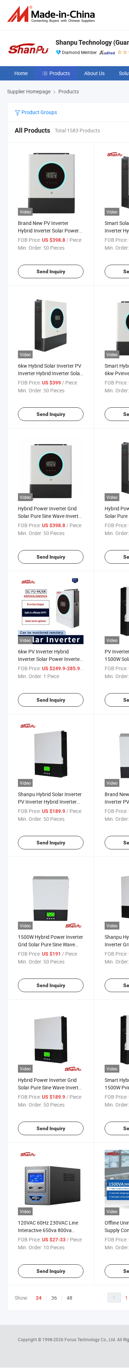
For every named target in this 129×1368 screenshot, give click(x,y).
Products (59, 73)
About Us (94, 73)
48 (69, 1297)
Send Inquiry (51, 271)
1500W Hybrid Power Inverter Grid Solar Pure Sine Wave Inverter (50, 944)
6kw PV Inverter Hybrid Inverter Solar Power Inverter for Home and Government (49, 659)
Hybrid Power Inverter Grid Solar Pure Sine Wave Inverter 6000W (50, 516)
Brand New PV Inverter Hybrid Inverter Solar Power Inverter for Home (48, 230)
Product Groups (38, 112)
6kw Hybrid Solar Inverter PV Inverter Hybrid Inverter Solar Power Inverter (50, 373)
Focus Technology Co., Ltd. (90, 1339)
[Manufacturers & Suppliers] (52, 14)
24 (39, 1298)
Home (21, 73)
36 (54, 1297)
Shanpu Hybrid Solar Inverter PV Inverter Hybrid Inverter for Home (50, 802)
